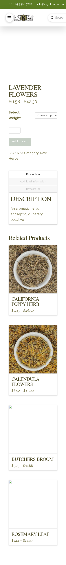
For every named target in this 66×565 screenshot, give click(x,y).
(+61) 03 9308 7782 (21, 4)
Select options (32, 287)
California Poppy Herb (25, 301)
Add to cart (19, 141)
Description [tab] (33, 174)
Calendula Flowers (25, 381)
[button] (9, 17)
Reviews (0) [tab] (33, 189)
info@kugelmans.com (50, 4)
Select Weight (15, 115)
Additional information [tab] (33, 181)
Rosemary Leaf (30, 534)
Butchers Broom (33, 459)
